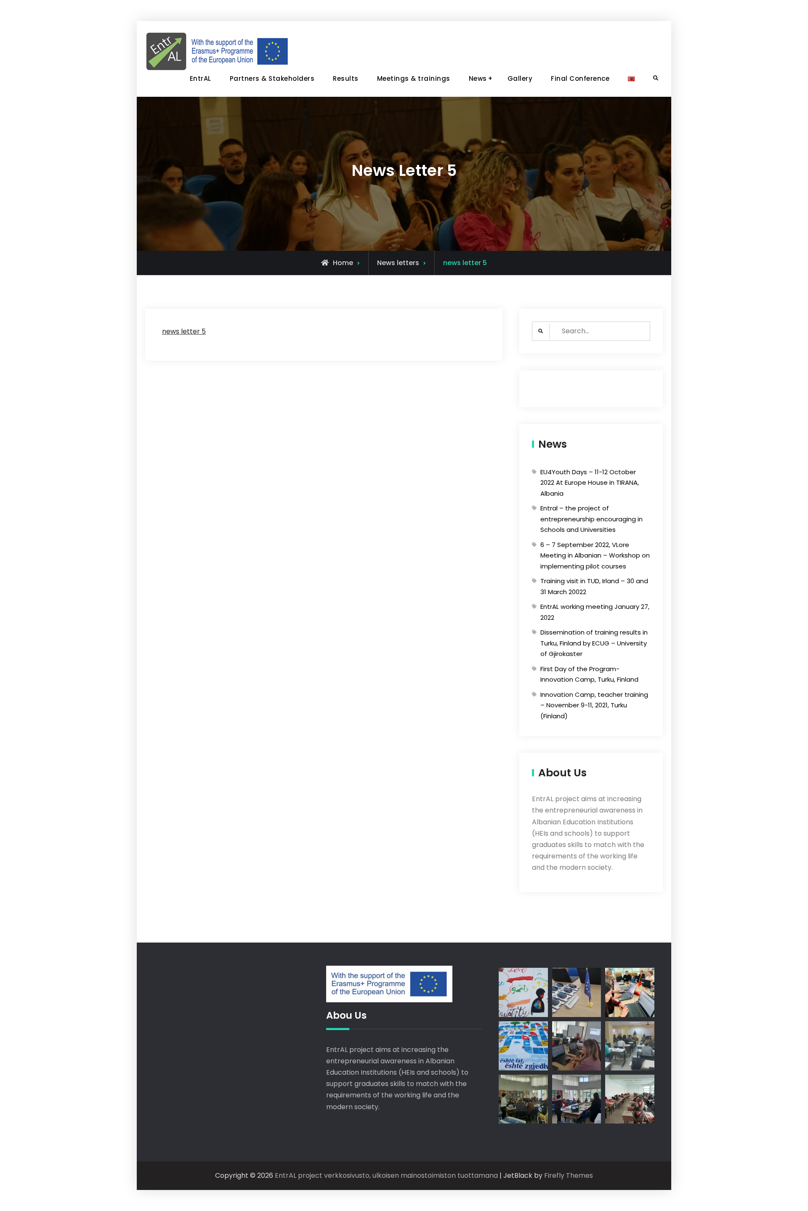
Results (346, 78)
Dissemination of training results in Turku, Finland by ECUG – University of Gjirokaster (594, 643)
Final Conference (580, 78)
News (478, 78)
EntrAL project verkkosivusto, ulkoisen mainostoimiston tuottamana (386, 1175)
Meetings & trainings (413, 78)
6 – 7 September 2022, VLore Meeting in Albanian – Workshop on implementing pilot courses (595, 555)
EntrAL (200, 78)
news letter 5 (184, 331)
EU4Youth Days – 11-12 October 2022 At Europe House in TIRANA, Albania (589, 482)
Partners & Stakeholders (272, 78)
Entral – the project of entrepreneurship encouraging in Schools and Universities (591, 519)
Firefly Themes (568, 1175)
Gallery (520, 78)
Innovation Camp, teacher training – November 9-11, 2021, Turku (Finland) (594, 705)
